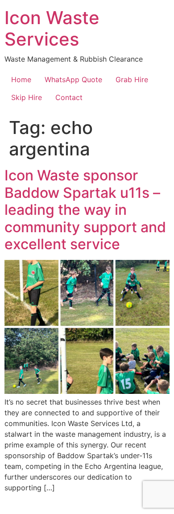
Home (21, 79)
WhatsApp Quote (73, 79)
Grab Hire (132, 79)
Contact (69, 97)
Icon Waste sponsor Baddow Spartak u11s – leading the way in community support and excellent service (85, 210)
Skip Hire (26, 97)
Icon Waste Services (51, 28)
